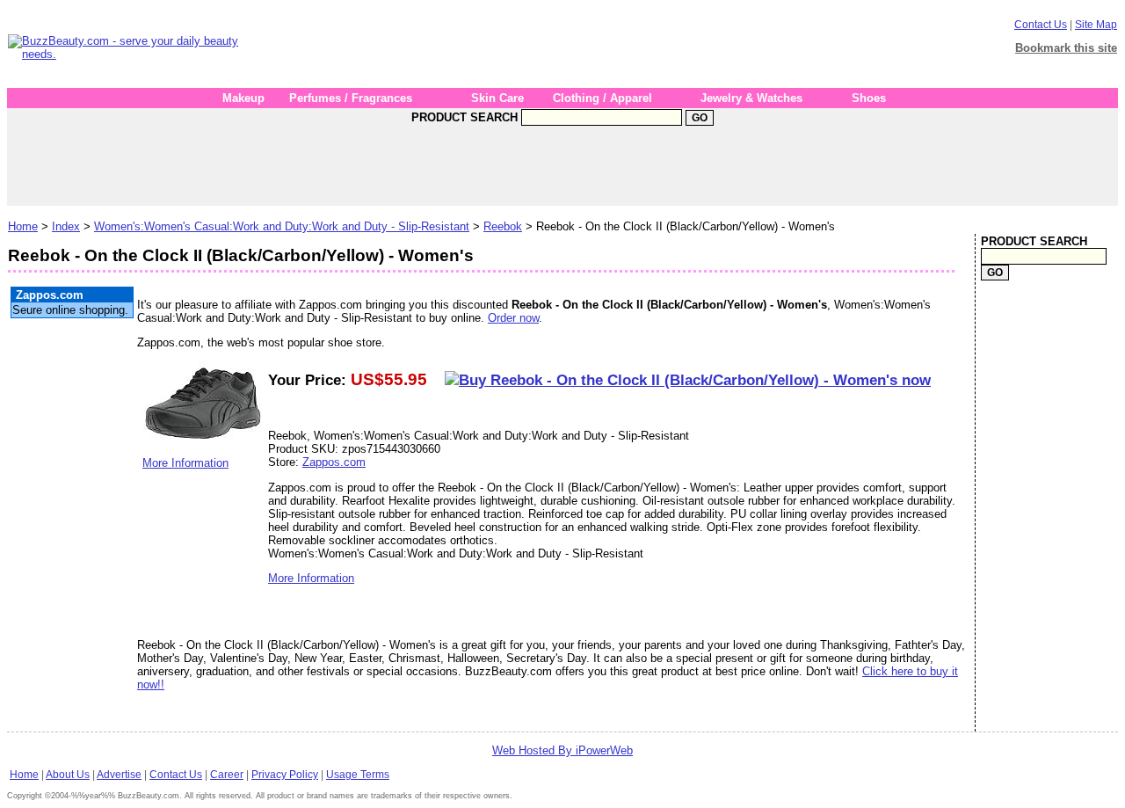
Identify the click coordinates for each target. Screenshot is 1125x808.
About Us (68, 774)
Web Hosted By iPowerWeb (562, 750)
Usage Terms (357, 774)
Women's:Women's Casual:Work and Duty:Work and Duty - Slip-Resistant (281, 226)
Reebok (502, 226)
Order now (513, 317)
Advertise (119, 774)
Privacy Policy (284, 774)
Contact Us (1040, 24)
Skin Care (497, 98)
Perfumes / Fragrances (350, 98)
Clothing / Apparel (602, 98)
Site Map (1096, 24)
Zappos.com (334, 462)
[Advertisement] (576, 47)
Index (66, 226)
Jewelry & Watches (751, 98)
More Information (185, 463)
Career (226, 774)
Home (23, 226)
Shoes (869, 98)
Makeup (243, 98)
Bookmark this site (1066, 48)
